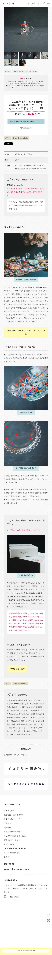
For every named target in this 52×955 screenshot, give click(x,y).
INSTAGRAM (11, 880)
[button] (15, 29)
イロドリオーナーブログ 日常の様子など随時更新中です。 (16, 781)
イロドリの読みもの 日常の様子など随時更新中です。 (16, 765)
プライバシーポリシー (13, 840)
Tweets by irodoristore (16, 869)
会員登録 (7, 71)
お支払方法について (12, 819)
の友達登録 (18, 71)
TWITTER (9, 864)
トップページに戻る (31, 71)
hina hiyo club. (20, 138)
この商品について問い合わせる (26, 950)
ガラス (7, 138)
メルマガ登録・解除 (12, 832)
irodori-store (13, 896)
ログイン (7, 823)
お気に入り (27, 128)
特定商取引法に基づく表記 (15, 836)
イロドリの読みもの (12, 853)
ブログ (6, 857)
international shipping (15, 848)
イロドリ (8, 3)
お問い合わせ (9, 844)
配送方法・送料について (14, 815)
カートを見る (9, 811)
